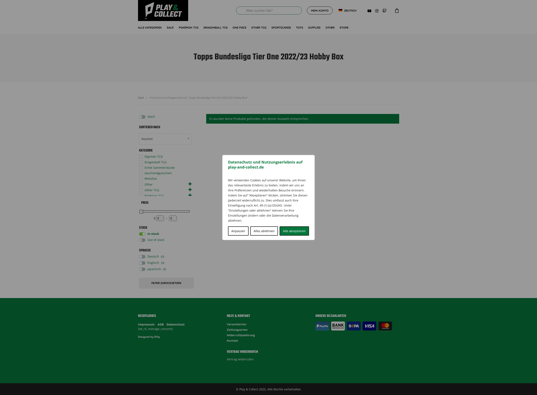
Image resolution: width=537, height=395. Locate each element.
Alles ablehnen (264, 231)
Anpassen (238, 231)
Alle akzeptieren (294, 231)
